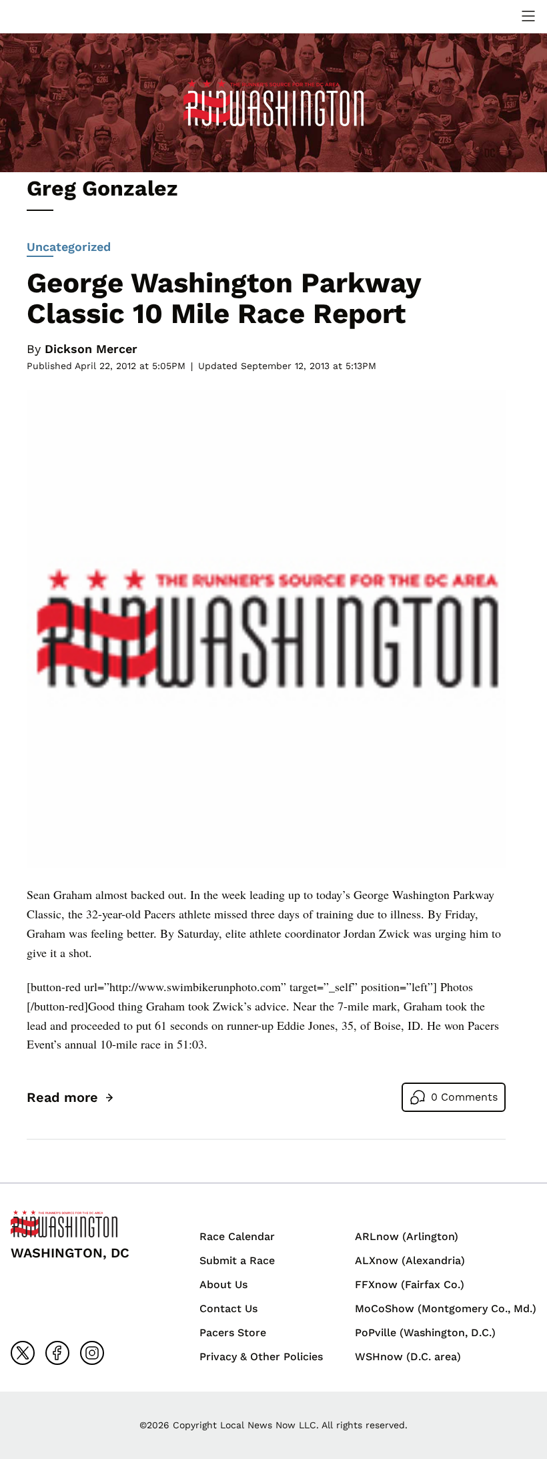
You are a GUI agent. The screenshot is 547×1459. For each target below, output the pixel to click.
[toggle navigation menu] (528, 16)
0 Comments (464, 1097)
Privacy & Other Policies (261, 1356)
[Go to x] (23, 1353)
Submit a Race (237, 1260)
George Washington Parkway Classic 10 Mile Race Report (224, 298)
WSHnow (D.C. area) (408, 1356)
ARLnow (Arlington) (406, 1236)
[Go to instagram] (92, 1353)
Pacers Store (232, 1332)
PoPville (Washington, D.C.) (425, 1332)
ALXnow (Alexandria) (410, 1260)
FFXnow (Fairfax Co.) (409, 1284)
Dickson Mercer (91, 349)
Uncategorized (69, 247)
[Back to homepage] (43, 16)
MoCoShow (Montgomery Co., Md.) (445, 1308)
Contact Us (228, 1308)
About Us (223, 1284)
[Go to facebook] (57, 1353)
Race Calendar (237, 1236)
